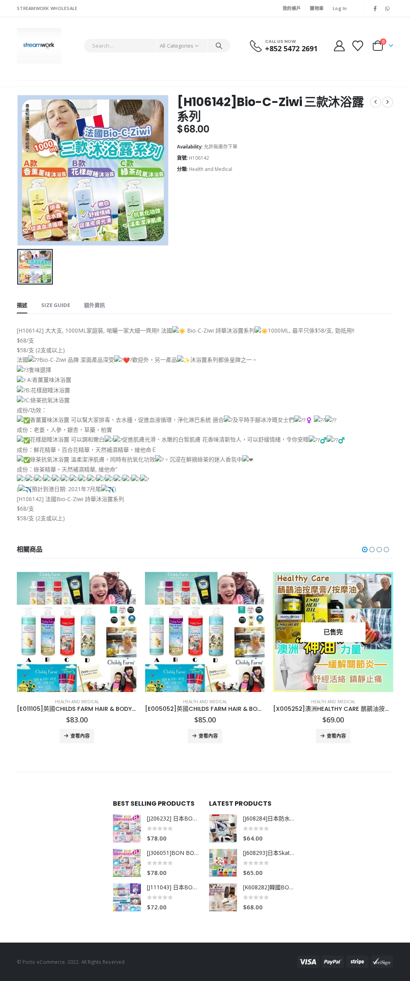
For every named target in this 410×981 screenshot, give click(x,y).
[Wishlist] (358, 45)
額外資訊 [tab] (94, 305)
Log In (340, 8)
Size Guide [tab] (55, 305)
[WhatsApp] (387, 8)
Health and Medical (210, 169)
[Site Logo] (39, 46)
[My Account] (339, 45)
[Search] (219, 45)
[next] (387, 102)
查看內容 (80, 735)
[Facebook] (375, 8)
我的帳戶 (292, 8)
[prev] (375, 102)
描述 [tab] (22, 305)
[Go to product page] (77, 632)
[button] (364, 549)
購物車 (317, 8)
